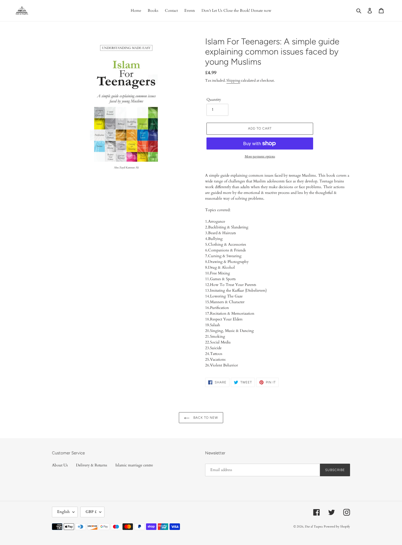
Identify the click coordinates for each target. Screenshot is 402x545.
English (63, 511)
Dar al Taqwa (314, 526)
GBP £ (91, 511)
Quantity (213, 99)
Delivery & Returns (91, 465)
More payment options (260, 156)
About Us (60, 465)
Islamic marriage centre (134, 465)
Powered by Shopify (337, 526)
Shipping (233, 80)
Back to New (205, 418)
